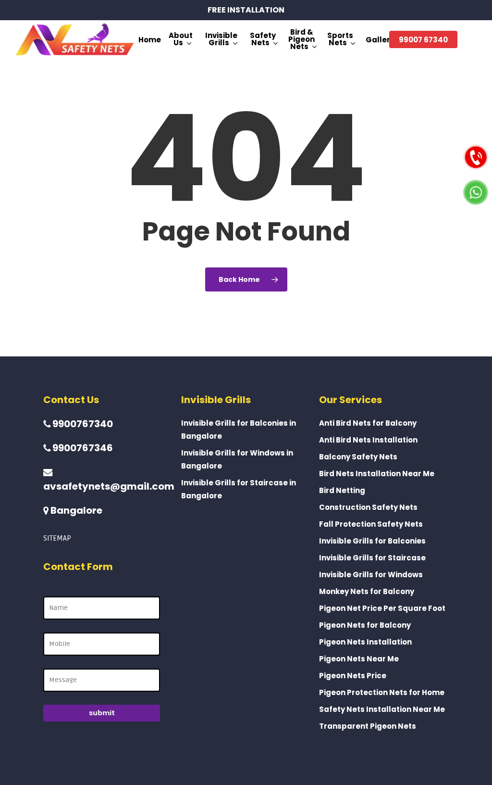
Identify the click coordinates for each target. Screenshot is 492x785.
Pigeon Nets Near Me (359, 659)
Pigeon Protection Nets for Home (381, 692)
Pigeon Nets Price (352, 676)
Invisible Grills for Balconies (372, 541)
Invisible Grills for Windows (371, 575)
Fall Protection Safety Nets (371, 524)
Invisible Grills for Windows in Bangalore (237, 459)
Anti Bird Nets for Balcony (368, 423)
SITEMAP (57, 538)
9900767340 (81, 423)
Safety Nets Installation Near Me (382, 709)
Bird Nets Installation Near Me (376, 473)
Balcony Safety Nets (358, 457)
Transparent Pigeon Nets (367, 726)
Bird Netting (342, 490)
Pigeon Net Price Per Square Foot (382, 608)
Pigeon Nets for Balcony (365, 625)
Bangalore (75, 510)
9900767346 (81, 448)
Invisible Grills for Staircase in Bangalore (238, 489)
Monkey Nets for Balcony (366, 591)
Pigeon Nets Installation (365, 642)
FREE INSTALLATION (246, 9)
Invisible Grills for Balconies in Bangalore (238, 429)
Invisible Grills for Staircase (372, 558)
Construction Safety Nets (368, 507)
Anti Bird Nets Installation (368, 440)
